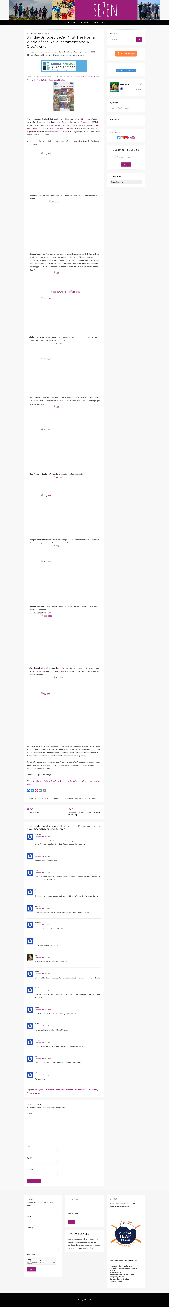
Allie (36, 1073)
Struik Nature (115, 1272)
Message (31, 1228)
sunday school (90, 798)
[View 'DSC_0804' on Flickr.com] (65, 716)
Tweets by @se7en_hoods (119, 108)
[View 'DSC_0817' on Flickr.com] (65, 377)
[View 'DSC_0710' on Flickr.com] (65, 171)
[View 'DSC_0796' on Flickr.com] (65, 552)
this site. (63, 671)
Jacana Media (116, 1281)
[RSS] (122, 138)
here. (84, 668)
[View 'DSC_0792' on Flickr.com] (65, 350)
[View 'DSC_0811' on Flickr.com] (65, 638)
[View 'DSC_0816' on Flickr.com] (65, 416)
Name (29, 1147)
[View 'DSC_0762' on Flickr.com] (65, 485)
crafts (69, 798)
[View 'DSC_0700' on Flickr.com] (65, 224)
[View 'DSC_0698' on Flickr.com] (65, 292)
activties (63, 798)
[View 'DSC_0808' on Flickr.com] (65, 684)
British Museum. (85, 119)
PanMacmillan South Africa (122, 1275)
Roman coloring (39, 671)
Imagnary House (117, 1277)
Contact (94, 22)
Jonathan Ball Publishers (121, 1266)
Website (30, 1169)
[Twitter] (119, 138)
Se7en (91, 1300)
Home (67, 22)
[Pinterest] (126, 138)
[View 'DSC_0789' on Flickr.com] (65, 313)
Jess (36, 854)
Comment (31, 1113)
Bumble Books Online (119, 1279)
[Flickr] (129, 138)
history (82, 798)
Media (103, 22)
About (74, 22)
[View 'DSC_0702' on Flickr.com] (75, 292)
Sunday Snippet (47, 798)
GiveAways (37, 798)
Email (29, 1158)
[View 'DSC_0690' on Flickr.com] (65, 279)
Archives (84, 22)
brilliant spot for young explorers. (62, 128)
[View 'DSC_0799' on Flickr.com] (65, 514)
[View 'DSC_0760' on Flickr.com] (65, 448)
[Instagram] (133, 138)
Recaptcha (31, 1255)
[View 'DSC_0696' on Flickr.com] (56, 292)
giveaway (75, 798)
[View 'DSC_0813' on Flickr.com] (65, 581)
